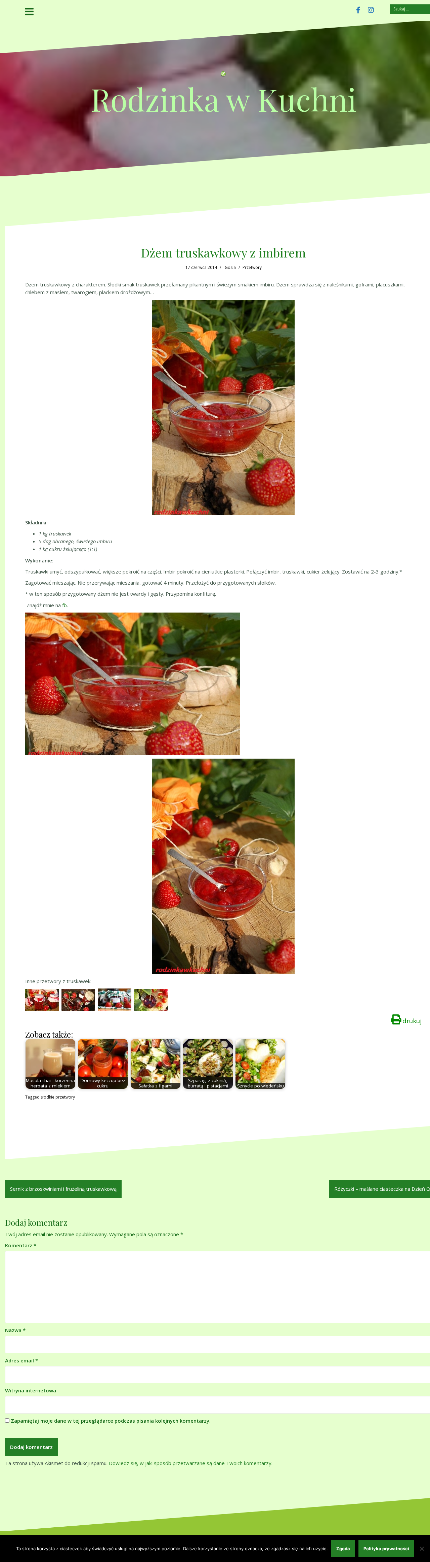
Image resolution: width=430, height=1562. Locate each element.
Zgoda (343, 1548)
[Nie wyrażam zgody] (421, 1548)
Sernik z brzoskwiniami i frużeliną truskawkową (63, 1188)
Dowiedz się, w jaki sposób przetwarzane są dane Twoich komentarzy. (190, 1463)
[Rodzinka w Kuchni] (223, 75)
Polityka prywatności (386, 1548)
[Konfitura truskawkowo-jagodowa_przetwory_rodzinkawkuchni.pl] (114, 999)
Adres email (21, 1360)
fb (64, 605)
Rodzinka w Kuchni (223, 98)
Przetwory (252, 267)
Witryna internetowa (30, 1390)
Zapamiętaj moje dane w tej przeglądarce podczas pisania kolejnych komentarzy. (111, 1420)
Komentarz (20, 1245)
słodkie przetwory (58, 1097)
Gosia (230, 267)
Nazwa (15, 1330)
